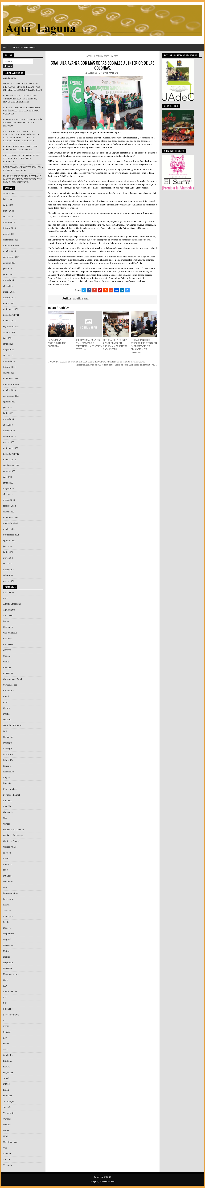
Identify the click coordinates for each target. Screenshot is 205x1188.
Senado (6, 1078)
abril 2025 (8, 286)
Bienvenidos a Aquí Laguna (24, 47)
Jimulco (7, 910)
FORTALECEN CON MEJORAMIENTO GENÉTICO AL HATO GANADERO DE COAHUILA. (21, 111)
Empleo (6, 777)
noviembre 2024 (11, 315)
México (6, 957)
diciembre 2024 (10, 309)
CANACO (7, 639)
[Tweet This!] (84, 290)
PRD (5, 997)
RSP (5, 1038)
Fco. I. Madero (10, 789)
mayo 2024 (8, 350)
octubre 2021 (9, 529)
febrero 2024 (9, 367)
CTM (5, 702)
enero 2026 (8, 234)
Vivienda (7, 1165)
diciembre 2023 (10, 379)
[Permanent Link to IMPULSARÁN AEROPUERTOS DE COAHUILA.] (61, 324)
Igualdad (7, 876)
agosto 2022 (9, 471)
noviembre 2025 (11, 245)
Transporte (8, 1113)
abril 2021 (7, 564)
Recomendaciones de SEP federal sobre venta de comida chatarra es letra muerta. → (116, 365)
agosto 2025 (9, 263)
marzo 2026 (9, 222)
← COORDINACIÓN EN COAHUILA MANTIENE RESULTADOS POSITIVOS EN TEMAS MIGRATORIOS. (97, 362)
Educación (8, 760)
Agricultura (8, 592)
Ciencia (6, 656)
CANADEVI (8, 644)
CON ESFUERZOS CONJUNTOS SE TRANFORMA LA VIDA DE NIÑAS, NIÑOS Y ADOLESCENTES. (20, 99)
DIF (5, 731)
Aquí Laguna (9, 610)
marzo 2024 (9, 361)
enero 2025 (8, 303)
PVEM (6, 1026)
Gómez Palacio (10, 847)
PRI (5, 1003)
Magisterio (8, 934)
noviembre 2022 (11, 454)
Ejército (7, 766)
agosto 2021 (9, 541)
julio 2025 (7, 269)
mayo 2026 (8, 211)
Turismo (7, 1119)
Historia (7, 853)
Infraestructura (10, 893)
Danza (6, 714)
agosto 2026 (9, 193)
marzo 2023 (9, 431)
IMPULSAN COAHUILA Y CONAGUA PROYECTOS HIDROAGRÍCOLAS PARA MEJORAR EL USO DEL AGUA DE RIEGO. (22, 87)
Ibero (5, 859)
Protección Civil (11, 1015)
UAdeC (6, 1130)
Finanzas (7, 801)
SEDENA (7, 1061)
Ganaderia (8, 812)
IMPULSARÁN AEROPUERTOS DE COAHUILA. (57, 343)
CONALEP (8, 673)
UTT (5, 1148)
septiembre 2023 (11, 396)
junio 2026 (8, 205)
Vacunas (7, 1154)
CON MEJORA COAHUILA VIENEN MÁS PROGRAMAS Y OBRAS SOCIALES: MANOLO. (22, 122)
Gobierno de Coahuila (104, 56)
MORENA (7, 968)
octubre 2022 (9, 460)
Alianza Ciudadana (12, 604)
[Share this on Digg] (116, 290)
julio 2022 (7, 477)
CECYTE (7, 650)
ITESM (6, 905)
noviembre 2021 (11, 523)
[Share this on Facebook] (89, 290)
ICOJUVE (7, 864)
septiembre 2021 (11, 535)
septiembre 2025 (11, 257)
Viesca (6, 1159)
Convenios (8, 691)
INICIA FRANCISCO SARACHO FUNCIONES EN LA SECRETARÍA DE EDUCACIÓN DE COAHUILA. (144, 346)
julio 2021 (7, 546)
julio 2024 (7, 338)
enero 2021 (8, 581)
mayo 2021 (8, 558)
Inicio (5, 47)
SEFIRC (6, 1067)
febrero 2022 (9, 506)
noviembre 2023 (11, 384)
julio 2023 (7, 407)
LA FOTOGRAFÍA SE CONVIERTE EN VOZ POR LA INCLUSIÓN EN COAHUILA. (21, 158)
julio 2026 (7, 199)
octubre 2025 (9, 251)
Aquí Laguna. (9, 78)
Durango (7, 743)
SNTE (6, 1090)
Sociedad (7, 1096)
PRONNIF (8, 1009)
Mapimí (7, 939)
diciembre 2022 (10, 448)
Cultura (6, 708)
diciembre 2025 (10, 240)
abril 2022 (8, 494)
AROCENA (8, 615)
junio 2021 (8, 552)
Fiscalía (7, 806)
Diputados (8, 737)
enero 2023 (8, 442)
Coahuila (91, 56)
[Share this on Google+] (94, 290)
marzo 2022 (9, 500)
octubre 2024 (9, 321)
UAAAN (7, 1125)
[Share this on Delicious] (127, 290)
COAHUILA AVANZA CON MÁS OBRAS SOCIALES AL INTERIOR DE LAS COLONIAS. (102, 65)
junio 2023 (8, 413)
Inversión (8, 899)
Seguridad (8, 1073)
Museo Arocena (11, 974)
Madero (7, 928)
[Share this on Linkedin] (122, 290)
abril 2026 (8, 217)
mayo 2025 (8, 280)
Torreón (7, 1107)
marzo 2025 (9, 292)
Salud (5, 1049)
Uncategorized (10, 1142)
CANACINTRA (10, 633)
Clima (6, 662)
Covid (6, 696)
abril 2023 (8, 425)
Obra (116, 56)
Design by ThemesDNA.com (102, 1182)
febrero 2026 (9, 228)
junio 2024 (8, 344)
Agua (5, 598)
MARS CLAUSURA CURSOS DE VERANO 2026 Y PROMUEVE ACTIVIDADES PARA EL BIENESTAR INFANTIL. (22, 179)
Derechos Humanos (13, 725)
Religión (7, 1032)
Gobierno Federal (11, 841)
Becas (6, 621)
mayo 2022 (8, 489)
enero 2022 (8, 512)
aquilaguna (92, 73)
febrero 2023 (9, 436)
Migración (8, 963)
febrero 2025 (9, 298)
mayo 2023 (8, 419)
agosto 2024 (9, 332)
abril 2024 (8, 355)
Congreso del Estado (13, 679)
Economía (8, 754)
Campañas (8, 627)
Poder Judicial (10, 992)
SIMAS (6, 1084)
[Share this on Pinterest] (100, 290)
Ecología (7, 748)
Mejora (6, 951)
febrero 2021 (9, 575)
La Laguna (8, 916)
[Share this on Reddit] (105, 290)
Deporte (7, 720)
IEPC (5, 870)
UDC (5, 1136)
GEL (5, 818)
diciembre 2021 (10, 517)
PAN (5, 986)
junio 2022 (8, 483)
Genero (6, 824)
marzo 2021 (8, 570)
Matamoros (9, 945)
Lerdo (6, 922)
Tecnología (8, 1102)
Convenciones (10, 685)
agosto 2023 (9, 402)
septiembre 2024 (11, 327)
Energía (7, 783)
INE (5, 887)
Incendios (8, 882)
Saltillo (6, 1044)
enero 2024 (8, 373)
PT (4, 1020)
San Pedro (8, 1055)
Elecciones (8, 772)
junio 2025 (8, 274)
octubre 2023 (9, 390)
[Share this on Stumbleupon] (111, 290)
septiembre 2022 (11, 465)
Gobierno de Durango (13, 835)
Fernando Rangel (11, 795)
